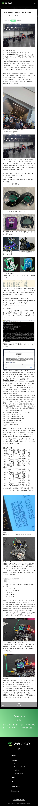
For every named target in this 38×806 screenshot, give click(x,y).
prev (3, 705)
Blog (13, 20)
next (35, 705)
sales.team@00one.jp (12, 728)
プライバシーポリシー (19, 725)
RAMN (5, 534)
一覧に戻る (19, 705)
